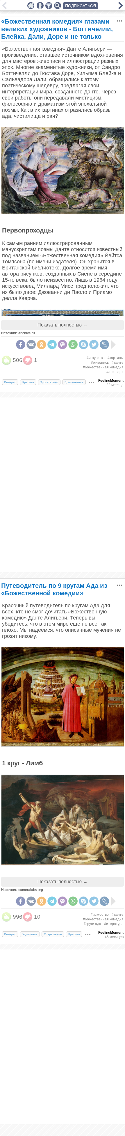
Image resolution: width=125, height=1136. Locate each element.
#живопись (100, 362)
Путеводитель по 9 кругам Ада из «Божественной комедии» (54, 589)
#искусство (96, 358)
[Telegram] (52, 344)
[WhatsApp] (73, 344)
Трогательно (49, 382)
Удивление (30, 934)
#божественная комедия (103, 367)
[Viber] (62, 344)
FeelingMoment (111, 380)
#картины (116, 358)
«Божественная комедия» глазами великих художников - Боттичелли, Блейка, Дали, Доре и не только (57, 29)
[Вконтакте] (31, 344)
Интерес (10, 382)
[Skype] (83, 344)
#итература (114, 924)
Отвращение (53, 934)
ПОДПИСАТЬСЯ (80, 5)
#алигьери (115, 372)
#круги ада (92, 924)
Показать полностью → (63, 324)
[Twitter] (94, 344)
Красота (28, 382)
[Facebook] (20, 344)
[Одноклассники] (41, 344)
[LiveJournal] (104, 344)
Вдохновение (74, 382)
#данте (118, 362)
